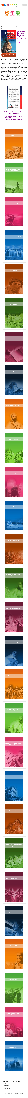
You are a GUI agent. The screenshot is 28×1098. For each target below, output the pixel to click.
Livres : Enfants (13, 371)
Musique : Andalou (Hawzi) (13, 608)
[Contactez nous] (17, 11)
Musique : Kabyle (13, 810)
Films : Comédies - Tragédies (13, 203)
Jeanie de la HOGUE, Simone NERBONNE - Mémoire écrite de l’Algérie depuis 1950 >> (14, 118)
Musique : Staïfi (13, 1047)
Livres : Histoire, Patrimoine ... (13, 405)
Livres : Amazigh (13, 270)
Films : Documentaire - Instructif (13, 236)
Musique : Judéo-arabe (13, 777)
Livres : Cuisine (13, 304)
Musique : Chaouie (13, 675)
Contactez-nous (7, 1083)
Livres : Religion (13, 473)
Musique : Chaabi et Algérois (13, 642)
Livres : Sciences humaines (13, 540)
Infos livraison (6, 1088)
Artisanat (13, 135)
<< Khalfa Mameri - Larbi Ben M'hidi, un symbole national (14, 112)
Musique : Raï (13, 945)
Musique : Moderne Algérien (13, 878)
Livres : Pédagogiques (13, 439)
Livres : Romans (13, 506)
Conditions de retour (7, 1086)
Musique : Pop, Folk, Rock (13, 912)
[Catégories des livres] (12, 11)
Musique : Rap (13, 979)
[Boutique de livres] (7, 11)
